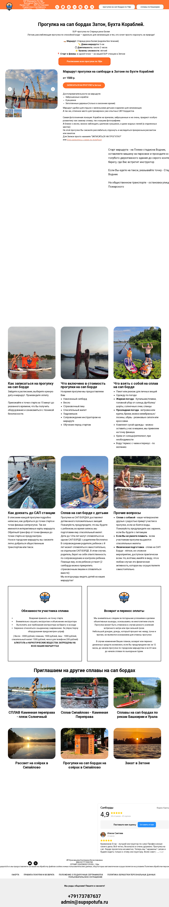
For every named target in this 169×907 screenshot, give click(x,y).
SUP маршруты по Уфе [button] (33, 1)
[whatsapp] (63, 7)
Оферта (15, 875)
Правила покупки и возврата (39, 875)
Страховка (40, 9)
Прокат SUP (25, 5)
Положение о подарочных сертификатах (81, 875)
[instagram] (80, 7)
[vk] (75, 7)
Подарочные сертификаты (34, 7)
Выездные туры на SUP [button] (34, 3)
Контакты (28, 9)
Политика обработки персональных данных (131, 875)
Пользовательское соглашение (85, 877)
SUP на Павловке (41, 5)
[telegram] (86, 7)
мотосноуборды (35, 13)
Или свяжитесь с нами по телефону (84, 139)
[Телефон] (57, 7)
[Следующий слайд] (53, 89)
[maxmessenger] (69, 7)
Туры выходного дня (34, 11)
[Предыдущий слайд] (10, 89)
